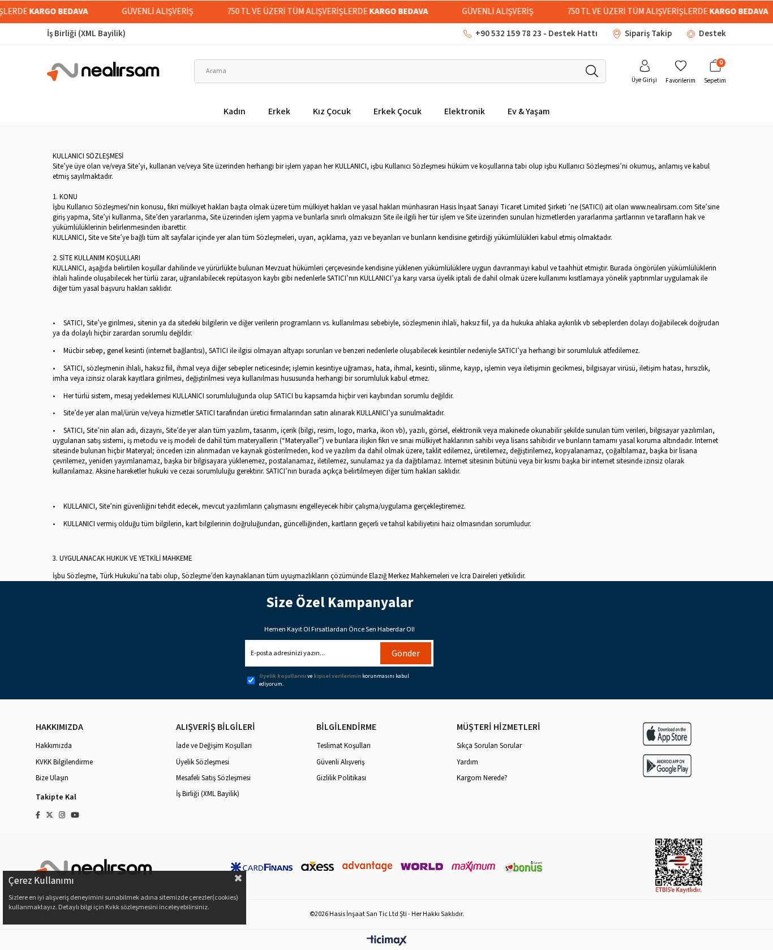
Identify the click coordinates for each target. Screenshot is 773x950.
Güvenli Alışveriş (340, 762)
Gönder (406, 653)
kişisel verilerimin (337, 676)
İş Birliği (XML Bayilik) (86, 34)
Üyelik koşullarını (282, 676)
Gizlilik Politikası (341, 778)
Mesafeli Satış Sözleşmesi (213, 778)
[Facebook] (38, 815)
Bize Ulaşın (52, 778)
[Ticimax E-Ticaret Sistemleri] (387, 941)
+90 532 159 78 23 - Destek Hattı (536, 34)
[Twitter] (49, 815)
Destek (712, 34)
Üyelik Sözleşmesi (202, 762)
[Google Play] (667, 765)
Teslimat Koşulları (343, 746)
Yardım (467, 762)
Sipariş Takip (648, 34)
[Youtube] (75, 815)
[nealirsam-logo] (94, 868)
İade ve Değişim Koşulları (214, 746)
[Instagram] (62, 815)
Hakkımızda (54, 746)
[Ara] (591, 71)
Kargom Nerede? (482, 778)
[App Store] (667, 733)
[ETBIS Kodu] (678, 866)
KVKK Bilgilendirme (64, 762)
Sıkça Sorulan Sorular (489, 746)
